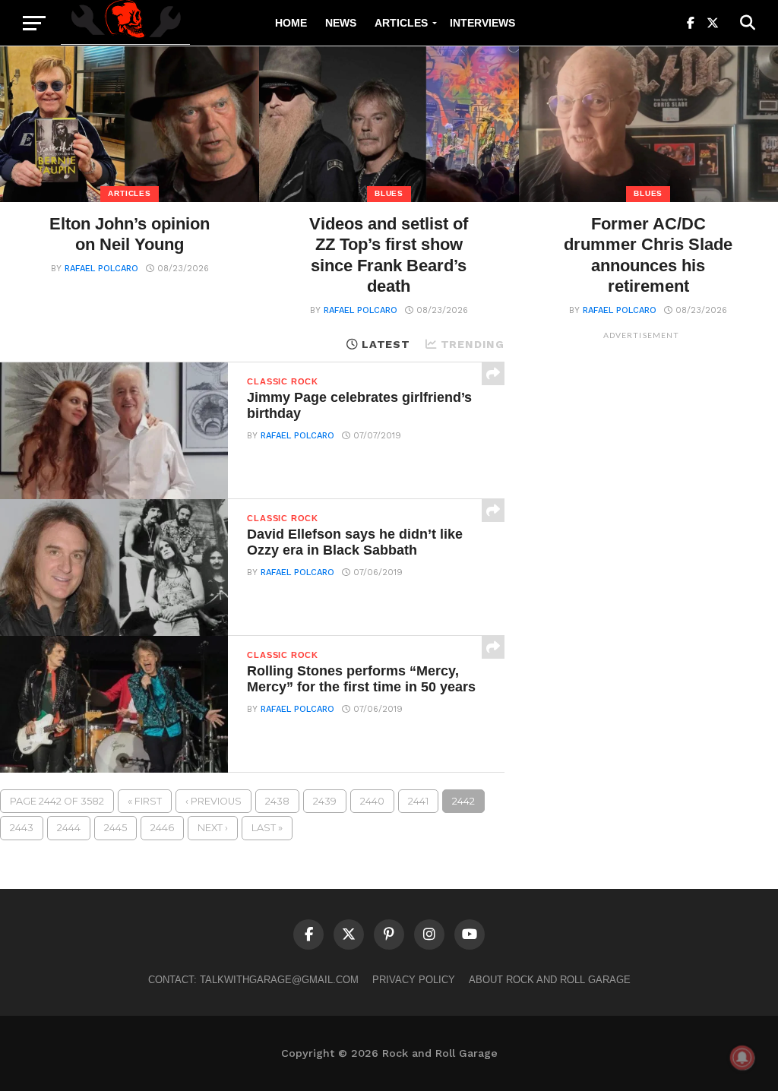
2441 (418, 801)
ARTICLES (401, 23)
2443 (21, 827)
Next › (213, 827)
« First (145, 801)
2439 (325, 801)
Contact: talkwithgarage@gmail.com (253, 979)
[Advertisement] (641, 575)
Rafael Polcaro (101, 269)
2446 (162, 827)
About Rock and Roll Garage (550, 979)
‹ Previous (213, 801)
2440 (372, 801)
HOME (291, 23)
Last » (267, 827)
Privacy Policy (413, 979)
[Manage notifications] (742, 1057)
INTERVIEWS (482, 23)
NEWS (340, 23)
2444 (69, 827)
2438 (277, 801)
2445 (115, 827)
